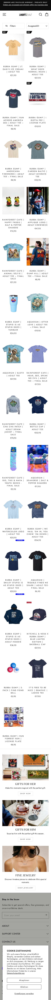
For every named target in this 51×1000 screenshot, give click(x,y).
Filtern (12, 25)
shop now (25, 794)
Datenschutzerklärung (16, 973)
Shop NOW (25, 839)
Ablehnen (24, 987)
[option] (25, 3)
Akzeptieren (24, 980)
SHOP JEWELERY (25, 888)
